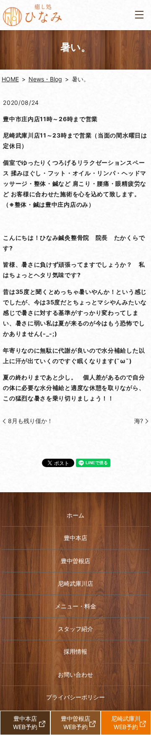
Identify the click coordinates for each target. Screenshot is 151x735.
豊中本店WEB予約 (25, 722)
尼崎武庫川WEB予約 (126, 722)
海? (135, 420)
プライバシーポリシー (75, 697)
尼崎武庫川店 (75, 583)
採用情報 (75, 651)
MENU (139, 15)
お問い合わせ (75, 674)
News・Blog (45, 79)
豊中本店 (75, 537)
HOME (10, 79)
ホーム (75, 515)
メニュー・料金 (75, 606)
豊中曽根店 (75, 560)
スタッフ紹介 (75, 628)
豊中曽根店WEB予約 (75, 722)
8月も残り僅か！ (30, 420)
